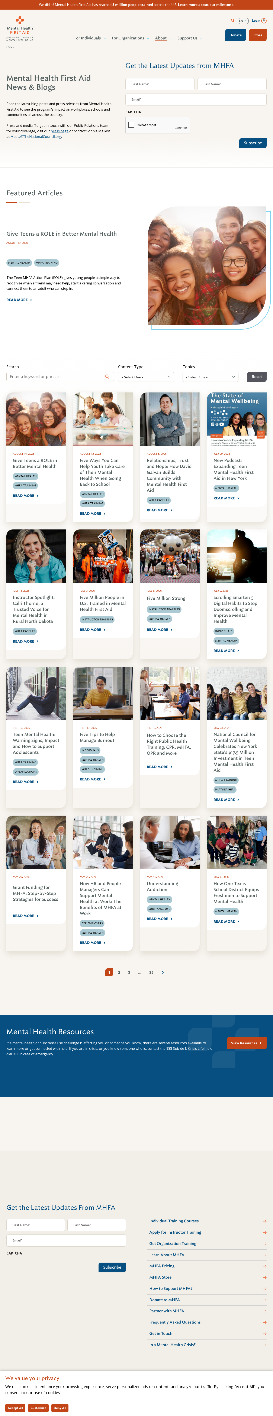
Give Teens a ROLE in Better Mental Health (35, 463)
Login (256, 21)
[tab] (11, 202)
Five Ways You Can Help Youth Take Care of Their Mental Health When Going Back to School (102, 472)
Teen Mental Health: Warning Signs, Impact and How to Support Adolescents (36, 743)
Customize (38, 1408)
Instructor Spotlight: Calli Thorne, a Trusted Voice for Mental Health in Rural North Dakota (34, 609)
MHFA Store (160, 1277)
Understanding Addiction (162, 887)
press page (59, 131)
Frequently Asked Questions (175, 1322)
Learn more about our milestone (205, 4)
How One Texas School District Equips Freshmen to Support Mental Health (236, 892)
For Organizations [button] (128, 38)
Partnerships (225, 789)
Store (257, 35)
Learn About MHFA (166, 1254)
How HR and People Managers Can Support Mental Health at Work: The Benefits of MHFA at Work (101, 898)
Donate (235, 35)
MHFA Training (25, 485)
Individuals (223, 631)
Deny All (60, 1408)
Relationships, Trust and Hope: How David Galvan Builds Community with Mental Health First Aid (169, 475)
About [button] (161, 38)
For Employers (92, 923)
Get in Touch (160, 1333)
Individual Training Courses (174, 1221)
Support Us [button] (187, 38)
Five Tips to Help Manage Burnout (97, 737)
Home (10, 47)
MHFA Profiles (158, 500)
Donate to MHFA (164, 1299)
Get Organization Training (172, 1243)
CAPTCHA (133, 112)
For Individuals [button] (87, 38)
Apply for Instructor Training (175, 1232)
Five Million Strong (166, 598)
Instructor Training (97, 619)
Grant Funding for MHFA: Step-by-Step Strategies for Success (35, 893)
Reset (257, 376)
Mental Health (26, 476)
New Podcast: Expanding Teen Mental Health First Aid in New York (233, 469)
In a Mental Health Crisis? (172, 1344)
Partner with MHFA (166, 1311)
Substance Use (159, 909)
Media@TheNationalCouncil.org (35, 136)
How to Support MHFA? (171, 1288)
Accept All (15, 1408)
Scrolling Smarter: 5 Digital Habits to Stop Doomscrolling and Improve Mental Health (235, 609)
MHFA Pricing (161, 1266)
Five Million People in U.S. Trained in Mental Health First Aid (103, 603)
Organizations (26, 771)
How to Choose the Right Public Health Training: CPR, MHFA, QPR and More (169, 744)
